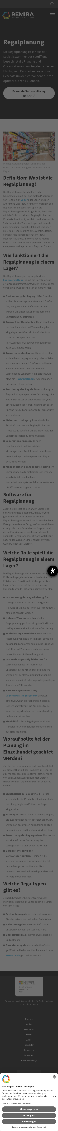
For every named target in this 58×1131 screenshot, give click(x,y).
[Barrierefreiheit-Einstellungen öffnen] (52, 571)
